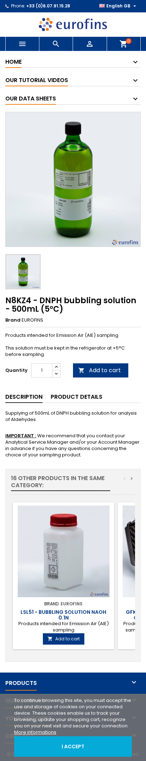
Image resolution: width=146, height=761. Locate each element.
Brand (13, 320)
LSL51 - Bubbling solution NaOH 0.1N (63, 615)
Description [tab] (24, 397)
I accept (73, 746)
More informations (35, 732)
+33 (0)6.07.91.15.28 (48, 6)
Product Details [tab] (76, 397)
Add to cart (99, 370)
